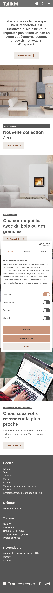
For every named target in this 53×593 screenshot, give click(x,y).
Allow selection (26, 338)
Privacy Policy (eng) (27, 583)
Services (7, 489)
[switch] (46, 302)
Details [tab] (26, 251)
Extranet (7, 560)
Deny (26, 346)
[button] (43, 3)
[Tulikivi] (14, 4)
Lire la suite (13, 145)
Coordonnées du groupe (15, 534)
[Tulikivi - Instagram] (9, 583)
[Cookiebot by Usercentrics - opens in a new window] (39, 244)
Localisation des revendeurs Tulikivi (21, 553)
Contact (7, 557)
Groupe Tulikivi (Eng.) (14, 531)
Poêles (8, 463)
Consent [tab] (9, 251)
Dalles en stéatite (12, 508)
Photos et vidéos (11, 538)
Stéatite (9, 503)
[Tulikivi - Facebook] (4, 583)
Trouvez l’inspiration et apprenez (19, 486)
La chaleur (8, 527)
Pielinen (7, 479)
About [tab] (43, 251)
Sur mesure (9, 482)
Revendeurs (12, 547)
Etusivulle (24, 56)
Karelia (6, 468)
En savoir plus (15, 239)
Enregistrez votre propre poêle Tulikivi (22, 493)
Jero (5, 472)
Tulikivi (8, 518)
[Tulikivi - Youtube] (13, 583)
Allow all (26, 330)
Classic (7, 475)
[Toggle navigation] (49, 3)
